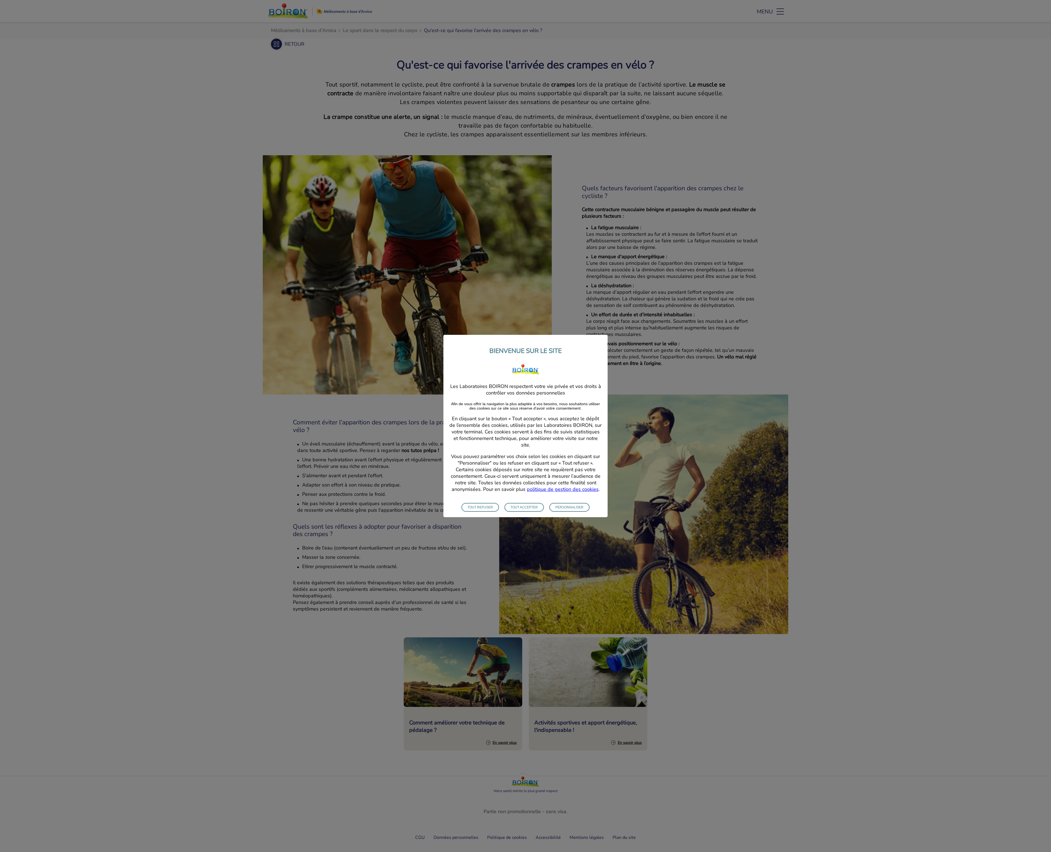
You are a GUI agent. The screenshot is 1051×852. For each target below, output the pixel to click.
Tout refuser (480, 507)
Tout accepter (524, 507)
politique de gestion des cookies (563, 489)
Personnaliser (569, 507)
